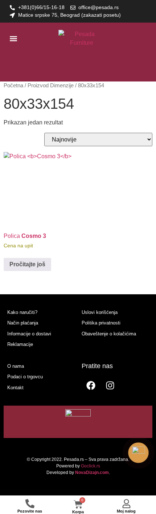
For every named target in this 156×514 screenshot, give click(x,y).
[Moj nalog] (126, 503)
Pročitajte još (27, 264)
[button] (13, 39)
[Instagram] (110, 385)
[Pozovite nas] (29, 503)
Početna (13, 85)
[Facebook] (91, 385)
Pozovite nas (29, 511)
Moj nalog (126, 511)
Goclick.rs (90, 466)
